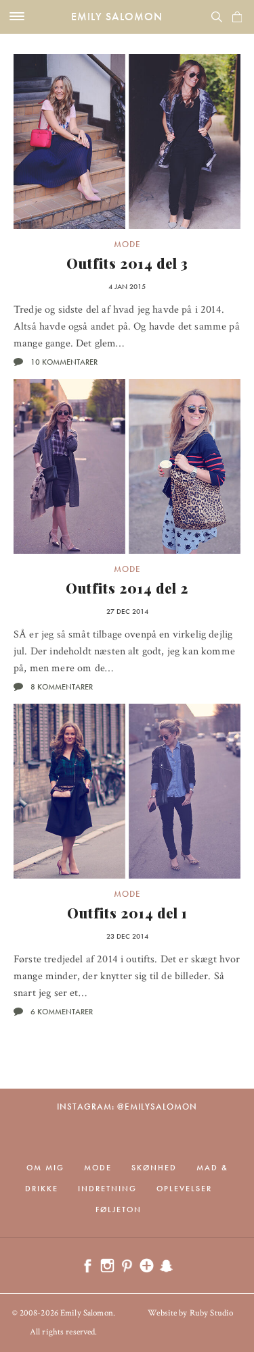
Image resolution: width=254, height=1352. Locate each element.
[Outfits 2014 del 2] (127, 466)
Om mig (45, 1167)
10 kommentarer (64, 362)
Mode (127, 244)
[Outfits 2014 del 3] (127, 141)
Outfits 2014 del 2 (127, 588)
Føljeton (119, 1209)
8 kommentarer (61, 686)
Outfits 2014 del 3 (127, 263)
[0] (237, 17)
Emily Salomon (117, 16)
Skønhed (154, 1167)
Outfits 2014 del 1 (127, 913)
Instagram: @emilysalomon (127, 1106)
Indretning (107, 1188)
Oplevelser (184, 1188)
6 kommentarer (61, 1011)
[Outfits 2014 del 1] (127, 791)
